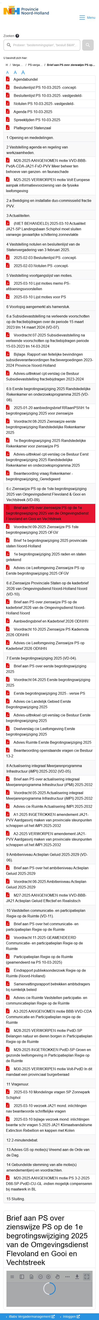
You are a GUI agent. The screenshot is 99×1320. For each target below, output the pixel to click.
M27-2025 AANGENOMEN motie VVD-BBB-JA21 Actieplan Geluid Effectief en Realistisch (46, 898)
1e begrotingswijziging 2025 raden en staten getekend (46, 557)
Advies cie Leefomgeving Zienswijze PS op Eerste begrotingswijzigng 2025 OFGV (45, 570)
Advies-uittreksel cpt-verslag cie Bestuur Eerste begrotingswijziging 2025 (48, 718)
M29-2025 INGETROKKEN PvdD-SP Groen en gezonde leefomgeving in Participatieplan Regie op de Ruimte (48, 1055)
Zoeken (9, 36)
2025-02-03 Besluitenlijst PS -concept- (45, 258)
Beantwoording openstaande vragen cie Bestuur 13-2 (49, 753)
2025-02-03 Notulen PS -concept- (41, 266)
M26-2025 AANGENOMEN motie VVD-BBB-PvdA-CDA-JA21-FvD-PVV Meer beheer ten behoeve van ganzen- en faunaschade (46, 166)
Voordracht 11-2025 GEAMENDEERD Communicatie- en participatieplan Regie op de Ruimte (44, 943)
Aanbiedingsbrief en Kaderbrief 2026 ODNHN (50, 621)
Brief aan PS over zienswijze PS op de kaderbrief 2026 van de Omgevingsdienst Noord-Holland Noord (45, 607)
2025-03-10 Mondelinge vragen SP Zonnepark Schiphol (48, 1095)
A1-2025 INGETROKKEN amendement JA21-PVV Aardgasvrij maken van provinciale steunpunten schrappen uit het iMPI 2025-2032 (49, 820)
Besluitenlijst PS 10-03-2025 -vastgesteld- (47, 96)
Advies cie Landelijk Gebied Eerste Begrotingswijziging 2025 (38, 704)
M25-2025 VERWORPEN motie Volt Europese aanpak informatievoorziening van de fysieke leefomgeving (48, 185)
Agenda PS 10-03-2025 (32, 112)
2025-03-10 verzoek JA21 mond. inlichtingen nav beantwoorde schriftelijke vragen (46, 1108)
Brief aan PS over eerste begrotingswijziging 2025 (46, 669)
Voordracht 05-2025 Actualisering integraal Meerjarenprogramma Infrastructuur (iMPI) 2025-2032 (49, 795)
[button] (88, 45)
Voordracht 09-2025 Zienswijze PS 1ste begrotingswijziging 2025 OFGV (42, 529)
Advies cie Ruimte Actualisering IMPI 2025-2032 (52, 806)
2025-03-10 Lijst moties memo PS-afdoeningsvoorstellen (38, 286)
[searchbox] (41, 45)
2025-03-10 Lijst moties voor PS (39, 297)
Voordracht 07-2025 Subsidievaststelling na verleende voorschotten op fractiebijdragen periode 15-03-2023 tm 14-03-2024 (47, 340)
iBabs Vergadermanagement (30, 1316)
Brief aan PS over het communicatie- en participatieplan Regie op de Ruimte (42, 926)
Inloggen (69, 1316)
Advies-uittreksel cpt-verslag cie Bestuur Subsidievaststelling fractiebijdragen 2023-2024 (45, 376)
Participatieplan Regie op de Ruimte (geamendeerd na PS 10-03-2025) (39, 959)
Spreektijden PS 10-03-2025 (36, 120)
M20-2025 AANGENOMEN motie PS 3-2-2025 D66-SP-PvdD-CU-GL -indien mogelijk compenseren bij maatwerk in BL (49, 1183)
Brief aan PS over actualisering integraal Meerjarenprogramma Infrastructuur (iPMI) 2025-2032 (49, 782)
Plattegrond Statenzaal (32, 128)
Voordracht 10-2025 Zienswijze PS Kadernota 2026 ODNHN (47, 632)
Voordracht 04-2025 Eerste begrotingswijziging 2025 (48, 682)
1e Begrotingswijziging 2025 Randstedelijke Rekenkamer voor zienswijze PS (46, 443)
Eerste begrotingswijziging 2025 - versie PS (49, 693)
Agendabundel (25, 79)
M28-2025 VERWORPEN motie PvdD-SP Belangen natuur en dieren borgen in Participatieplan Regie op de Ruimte (49, 1036)
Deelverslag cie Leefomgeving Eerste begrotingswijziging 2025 (40, 731)
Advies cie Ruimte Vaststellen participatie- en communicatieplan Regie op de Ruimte (46, 1000)
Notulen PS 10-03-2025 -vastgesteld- (43, 104)
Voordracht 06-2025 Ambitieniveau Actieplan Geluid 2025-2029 (46, 884)
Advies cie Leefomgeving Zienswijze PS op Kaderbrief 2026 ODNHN (45, 646)
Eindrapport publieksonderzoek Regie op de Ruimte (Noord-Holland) (46, 973)
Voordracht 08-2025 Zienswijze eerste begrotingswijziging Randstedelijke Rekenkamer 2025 (45, 427)
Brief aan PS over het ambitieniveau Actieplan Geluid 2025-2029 (47, 871)
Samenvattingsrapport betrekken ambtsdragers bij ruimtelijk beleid (48, 987)
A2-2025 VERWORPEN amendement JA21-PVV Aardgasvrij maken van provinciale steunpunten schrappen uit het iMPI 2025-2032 (49, 839)
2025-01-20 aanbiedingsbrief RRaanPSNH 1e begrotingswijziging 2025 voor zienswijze (47, 410)
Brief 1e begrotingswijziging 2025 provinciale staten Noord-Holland (46, 543)
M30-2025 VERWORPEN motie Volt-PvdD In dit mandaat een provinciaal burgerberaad (49, 1071)
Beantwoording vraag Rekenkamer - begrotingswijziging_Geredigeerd (39, 476)
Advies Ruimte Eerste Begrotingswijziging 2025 (52, 742)
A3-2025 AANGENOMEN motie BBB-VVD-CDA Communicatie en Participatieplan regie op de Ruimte (49, 1016)
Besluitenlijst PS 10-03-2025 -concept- (45, 87)
